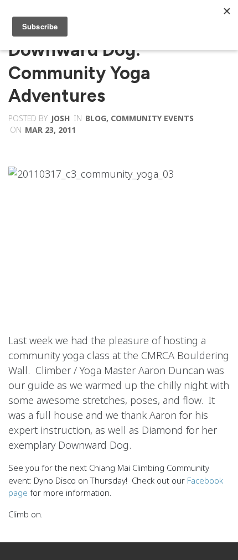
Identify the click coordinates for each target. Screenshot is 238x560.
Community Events (152, 118)
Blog (95, 118)
